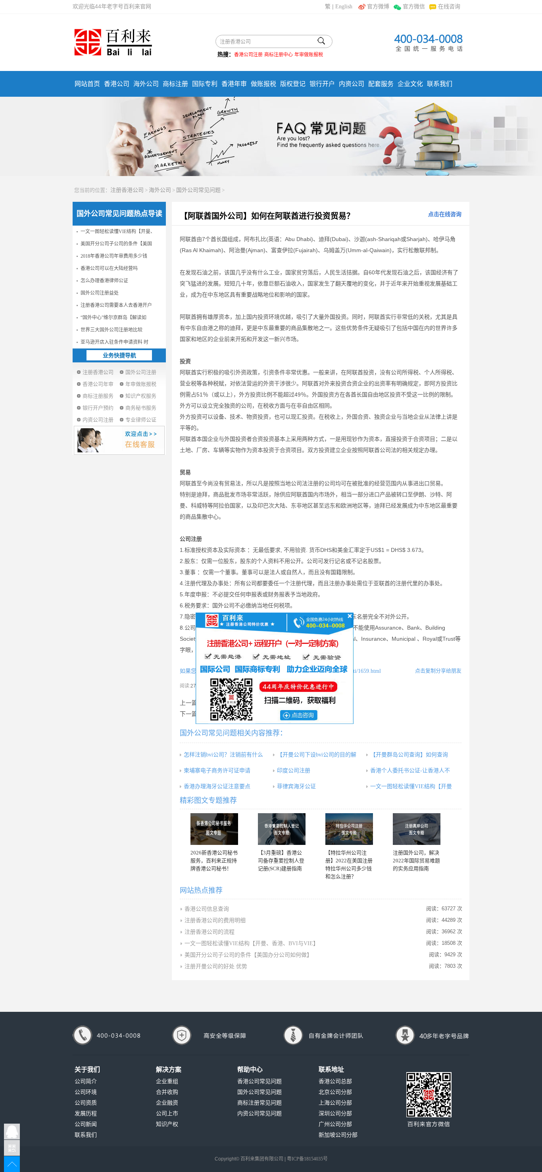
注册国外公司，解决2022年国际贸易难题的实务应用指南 (416, 860)
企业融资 (167, 1103)
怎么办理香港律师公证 (104, 280)
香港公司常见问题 (259, 1081)
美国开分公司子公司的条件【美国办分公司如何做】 (248, 955)
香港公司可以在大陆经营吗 (109, 268)
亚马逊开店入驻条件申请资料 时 (114, 342)
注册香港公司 (127, 190)
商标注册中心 (278, 54)
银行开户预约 (98, 408)
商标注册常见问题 (259, 1103)
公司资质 (86, 1103)
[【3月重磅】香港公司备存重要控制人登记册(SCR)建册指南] (282, 829)
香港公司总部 (335, 1081)
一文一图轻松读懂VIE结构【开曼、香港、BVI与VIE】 (252, 943)
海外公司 (146, 83)
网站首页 (87, 83)
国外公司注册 (140, 372)
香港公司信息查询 (207, 909)
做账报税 (263, 83)
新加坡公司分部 (338, 1135)
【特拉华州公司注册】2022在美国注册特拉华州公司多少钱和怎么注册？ (349, 864)
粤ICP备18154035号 (307, 1159)
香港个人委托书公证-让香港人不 (410, 771)
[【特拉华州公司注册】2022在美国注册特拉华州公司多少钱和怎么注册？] (349, 829)
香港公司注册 (248, 54)
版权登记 (293, 83)
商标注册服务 (98, 396)
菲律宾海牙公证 (296, 786)
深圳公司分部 (335, 1113)
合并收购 (167, 1092)
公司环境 (86, 1092)
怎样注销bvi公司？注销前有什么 (223, 755)
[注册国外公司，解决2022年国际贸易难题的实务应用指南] (416, 829)
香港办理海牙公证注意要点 (217, 786)
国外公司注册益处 (100, 293)
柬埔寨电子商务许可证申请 (217, 771)
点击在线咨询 (444, 214)
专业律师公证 (140, 420)
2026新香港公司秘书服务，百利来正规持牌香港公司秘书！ (214, 860)
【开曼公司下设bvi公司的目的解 (316, 755)
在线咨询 (449, 7)
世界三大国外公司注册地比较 (111, 330)
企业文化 (410, 83)
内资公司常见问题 (259, 1113)
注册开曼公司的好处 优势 (216, 966)
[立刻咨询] (275, 668)
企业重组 (167, 1081)
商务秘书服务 (140, 408)
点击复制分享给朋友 (438, 671)
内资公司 (351, 83)
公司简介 (86, 1081)
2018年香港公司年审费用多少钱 (114, 256)
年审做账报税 (308, 54)
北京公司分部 (335, 1092)
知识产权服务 (140, 396)
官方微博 (378, 7)
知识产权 (167, 1124)
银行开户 (322, 83)
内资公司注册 (98, 420)
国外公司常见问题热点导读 (119, 214)
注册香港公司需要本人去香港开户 (116, 305)
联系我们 (439, 83)
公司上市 (167, 1113)
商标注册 (175, 83)
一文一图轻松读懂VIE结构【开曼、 (118, 231)
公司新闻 (86, 1124)
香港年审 (234, 83)
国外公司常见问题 (198, 190)
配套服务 (381, 83)
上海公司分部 (335, 1103)
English (343, 7)
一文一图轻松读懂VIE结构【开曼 (411, 786)
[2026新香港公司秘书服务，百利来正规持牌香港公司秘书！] (214, 829)
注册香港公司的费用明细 (215, 920)
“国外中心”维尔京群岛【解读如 (113, 317)
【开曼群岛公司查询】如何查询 (409, 755)
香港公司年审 (98, 384)
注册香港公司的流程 (209, 932)
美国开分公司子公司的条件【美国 (116, 244)
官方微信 (414, 7)
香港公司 (116, 83)
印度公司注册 (293, 771)
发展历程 (86, 1113)
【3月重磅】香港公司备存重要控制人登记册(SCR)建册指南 (281, 860)
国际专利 (204, 83)
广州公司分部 (335, 1124)
